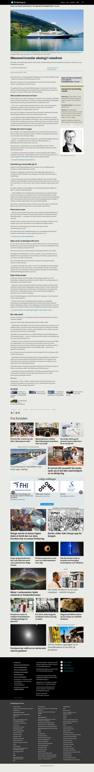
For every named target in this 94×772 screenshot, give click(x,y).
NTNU (39, 715)
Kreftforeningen (16, 746)
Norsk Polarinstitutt (42, 747)
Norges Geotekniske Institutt (44, 737)
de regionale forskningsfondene (40, 409)
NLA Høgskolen (41, 706)
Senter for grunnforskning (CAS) (70, 719)
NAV (14, 753)
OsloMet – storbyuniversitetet (44, 758)
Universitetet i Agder (67, 740)
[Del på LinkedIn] (16, 413)
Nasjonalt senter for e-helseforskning (46, 724)
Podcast (72, 2)
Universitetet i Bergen (68, 742)
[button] (13, 492)
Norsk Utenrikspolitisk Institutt (45, 753)
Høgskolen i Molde (17, 732)
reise (19, 409)
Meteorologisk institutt (18, 751)
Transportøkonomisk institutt (69, 736)
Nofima (39, 731)
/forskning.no (67, 665)
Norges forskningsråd (43, 741)
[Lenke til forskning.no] (34, 1)
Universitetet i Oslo (67, 746)
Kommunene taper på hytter (26, 160)
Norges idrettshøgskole (43, 745)
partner (25, 409)
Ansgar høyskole (17, 706)
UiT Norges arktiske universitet (70, 738)
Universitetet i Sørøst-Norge (69, 750)
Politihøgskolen (66, 706)
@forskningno (67, 662)
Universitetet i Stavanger (68, 748)
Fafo (14, 717)
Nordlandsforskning (42, 735)
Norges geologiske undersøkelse (45, 743)
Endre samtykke (18, 698)
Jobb (77, 2)
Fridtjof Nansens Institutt (18, 727)
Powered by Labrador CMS (47, 765)
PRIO (64, 708)
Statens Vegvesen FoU (68, 727)
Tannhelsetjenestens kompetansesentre (72, 734)
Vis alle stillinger (47, 504)
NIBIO (14, 755)
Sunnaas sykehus (67, 730)
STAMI (64, 725)
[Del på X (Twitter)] (14, 413)
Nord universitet (41, 733)
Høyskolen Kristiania (17, 740)
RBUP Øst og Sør (66, 710)
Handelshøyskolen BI (18, 728)
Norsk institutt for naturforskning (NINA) (47, 755)
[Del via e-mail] (19, 413)
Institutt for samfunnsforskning (20, 742)
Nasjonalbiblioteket (42, 717)
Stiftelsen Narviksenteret (68, 728)
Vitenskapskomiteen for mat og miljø (71, 759)
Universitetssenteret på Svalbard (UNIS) (72, 752)
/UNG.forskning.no (68, 668)
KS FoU (14, 744)
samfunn (13, 409)
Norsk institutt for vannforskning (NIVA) (47, 756)
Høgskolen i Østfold (17, 734)
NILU (14, 760)
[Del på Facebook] (11, 413)
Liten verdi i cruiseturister (25, 236)
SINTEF (64, 717)
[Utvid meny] (82, 2)
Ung (67, 2)
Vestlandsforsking (67, 753)
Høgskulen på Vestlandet (18, 738)
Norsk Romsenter (42, 751)
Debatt (63, 2)
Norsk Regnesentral (42, 749)
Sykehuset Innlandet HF (68, 732)
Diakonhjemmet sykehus (18, 712)
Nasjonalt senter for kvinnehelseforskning (47, 726)
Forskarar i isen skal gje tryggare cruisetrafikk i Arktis (34, 310)
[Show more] (72, 125)
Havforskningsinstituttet (18, 730)
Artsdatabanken (16, 710)
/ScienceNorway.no (68, 671)
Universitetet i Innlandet (68, 744)
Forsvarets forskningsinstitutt (19, 723)
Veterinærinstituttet (67, 755)
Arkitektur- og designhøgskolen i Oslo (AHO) (23, 708)
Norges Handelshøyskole (43, 739)
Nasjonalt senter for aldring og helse (46, 722)
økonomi (54, 409)
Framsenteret (16, 725)
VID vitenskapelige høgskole (69, 757)
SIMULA (65, 715)
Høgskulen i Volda (17, 736)
